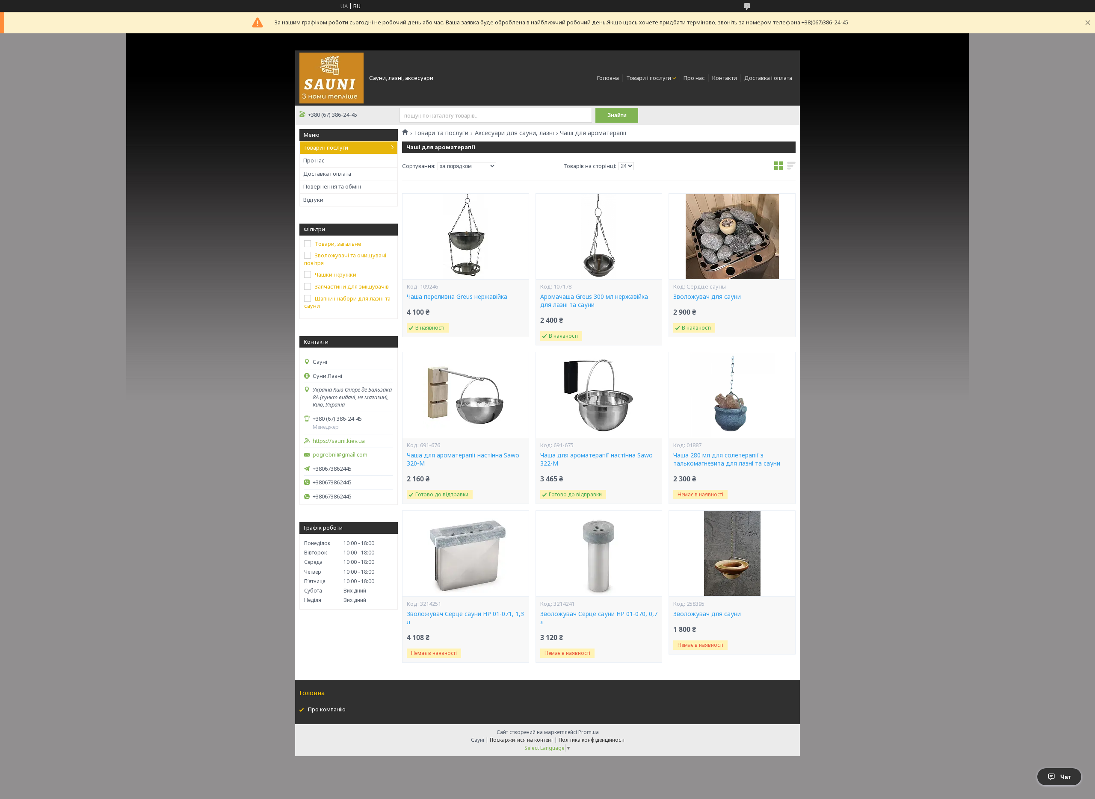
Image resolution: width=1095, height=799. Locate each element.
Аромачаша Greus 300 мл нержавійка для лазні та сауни (594, 301)
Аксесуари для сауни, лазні (514, 133)
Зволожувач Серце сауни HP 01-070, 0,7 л (598, 618)
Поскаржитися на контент (521, 739)
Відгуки (313, 199)
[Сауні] (331, 77)
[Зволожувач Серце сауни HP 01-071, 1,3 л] (465, 553)
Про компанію (327, 709)
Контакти (724, 78)
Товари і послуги (648, 78)
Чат (1065, 776)
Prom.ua (588, 732)
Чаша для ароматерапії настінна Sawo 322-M (596, 459)
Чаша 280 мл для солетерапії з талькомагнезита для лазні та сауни (726, 459)
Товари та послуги (441, 133)
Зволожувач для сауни (707, 297)
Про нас (694, 78)
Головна (608, 78)
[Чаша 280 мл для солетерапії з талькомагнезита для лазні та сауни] (732, 395)
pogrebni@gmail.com (340, 454)
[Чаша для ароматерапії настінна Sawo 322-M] (599, 395)
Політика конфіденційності (591, 739)
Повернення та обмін (332, 186)
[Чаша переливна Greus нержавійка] (465, 236)
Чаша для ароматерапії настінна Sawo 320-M (463, 459)
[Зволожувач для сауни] (732, 236)
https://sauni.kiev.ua (339, 441)
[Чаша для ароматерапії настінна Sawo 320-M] (465, 395)
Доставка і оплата (768, 78)
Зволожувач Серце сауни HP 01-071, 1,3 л (465, 618)
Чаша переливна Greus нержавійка (457, 297)
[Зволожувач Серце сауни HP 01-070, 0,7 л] (599, 553)
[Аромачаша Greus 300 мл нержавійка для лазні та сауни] (599, 236)
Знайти (617, 115)
